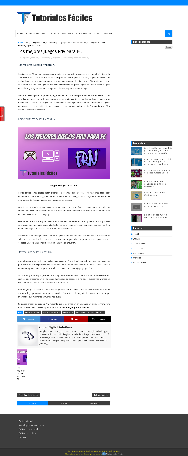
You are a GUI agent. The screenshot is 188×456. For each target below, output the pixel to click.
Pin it (78, 319)
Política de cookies (27, 433)
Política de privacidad (28, 429)
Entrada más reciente (28, 395)
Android (136, 234)
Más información (111, 454)
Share (54, 319)
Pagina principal (26, 421)
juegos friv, (56, 57)
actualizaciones (139, 244)
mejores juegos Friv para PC (75, 307)
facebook (94, 403)
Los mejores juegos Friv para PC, (75, 57)
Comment (102, 319)
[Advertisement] (151, 96)
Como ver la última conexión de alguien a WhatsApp (155, 184)
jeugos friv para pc (50, 42)
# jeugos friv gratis (32, 312)
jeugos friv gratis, (28, 57)
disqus (64, 403)
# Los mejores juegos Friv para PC (90, 312)
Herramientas (83, 34)
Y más (120, 454)
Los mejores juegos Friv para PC (86, 42)
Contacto (53, 34)
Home (20, 34)
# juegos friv (68, 312)
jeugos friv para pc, (44, 57)
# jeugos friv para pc (51, 312)
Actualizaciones (103, 34)
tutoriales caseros (140, 263)
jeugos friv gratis (33, 42)
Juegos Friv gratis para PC (64, 185)
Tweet (31, 319)
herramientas (138, 253)
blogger (32, 403)
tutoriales (137, 258)
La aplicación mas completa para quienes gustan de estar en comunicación (158, 150)
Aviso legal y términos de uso (32, 425)
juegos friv (65, 42)
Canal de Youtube (35, 34)
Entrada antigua (101, 395)
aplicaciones (138, 248)
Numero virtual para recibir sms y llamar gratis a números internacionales (158, 161)
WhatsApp (67, 34)
